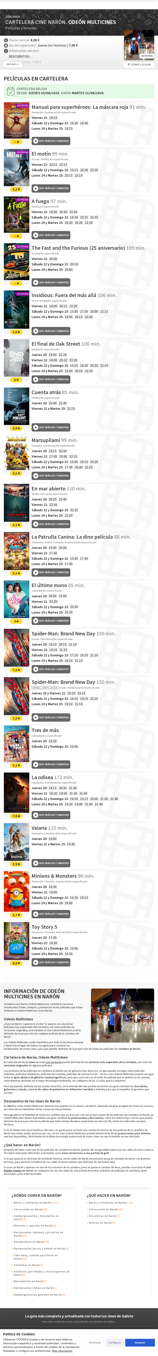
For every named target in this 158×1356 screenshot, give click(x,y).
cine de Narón (53, 1062)
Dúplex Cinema (13, 1170)
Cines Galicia (12, 16)
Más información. (62, 1350)
